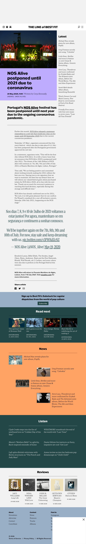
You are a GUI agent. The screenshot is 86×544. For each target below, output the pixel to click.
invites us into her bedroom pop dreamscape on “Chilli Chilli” (60, 453)
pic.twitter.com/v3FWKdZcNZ (41, 239)
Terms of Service (15, 538)
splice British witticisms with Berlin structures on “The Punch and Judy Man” (24, 455)
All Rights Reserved (44, 538)
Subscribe (43, 303)
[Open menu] (82, 27)
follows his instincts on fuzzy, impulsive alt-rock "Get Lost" (59, 443)
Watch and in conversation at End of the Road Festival (67, 101)
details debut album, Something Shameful (66, 89)
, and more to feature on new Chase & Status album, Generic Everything (67, 61)
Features (33, 518)
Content (33, 512)
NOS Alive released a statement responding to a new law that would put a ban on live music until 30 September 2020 (35, 133)
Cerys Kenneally (40, 94)
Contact (12, 521)
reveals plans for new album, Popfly (66, 43)
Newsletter (13, 515)
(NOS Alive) (20, 96)
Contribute (13, 524)
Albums (33, 524)
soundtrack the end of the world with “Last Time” (59, 430)
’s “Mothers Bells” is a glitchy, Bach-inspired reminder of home (24, 443)
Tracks (32, 521)
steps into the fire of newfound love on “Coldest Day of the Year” (25, 432)
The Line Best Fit (43, 27)
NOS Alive (31, 107)
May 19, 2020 (52, 247)
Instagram (55, 515)
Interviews (13, 335)
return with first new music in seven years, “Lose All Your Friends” (66, 113)
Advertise (12, 518)
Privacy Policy (29, 538)
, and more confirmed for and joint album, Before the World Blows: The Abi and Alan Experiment (67, 76)
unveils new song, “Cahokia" (66, 51)
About (11, 512)
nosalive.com (46, 275)
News (10, 96)
